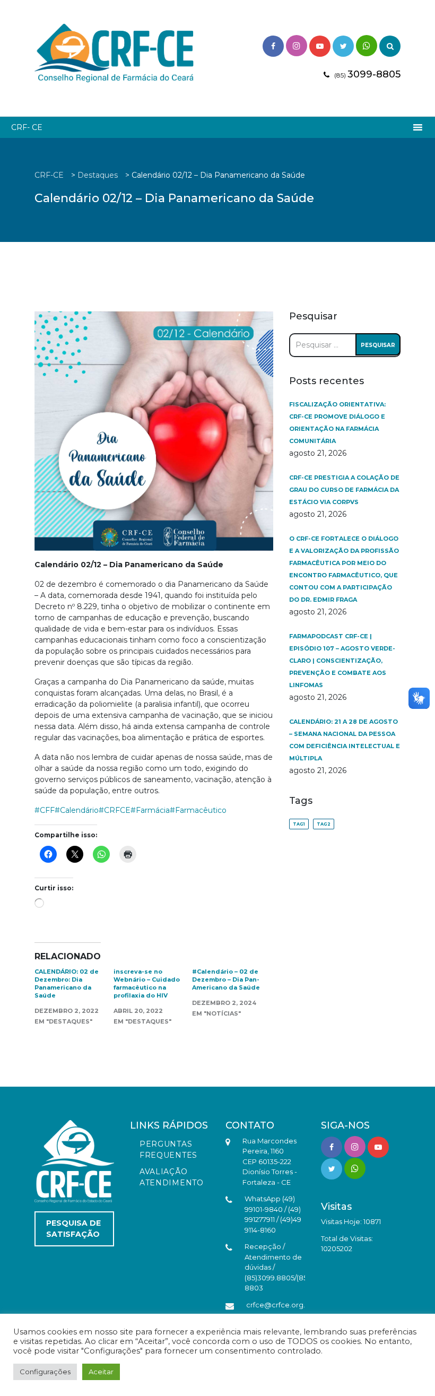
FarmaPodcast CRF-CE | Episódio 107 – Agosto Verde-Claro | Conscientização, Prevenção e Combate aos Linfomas (342, 660)
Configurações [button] (45, 1371)
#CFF (44, 810)
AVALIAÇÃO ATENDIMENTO (172, 1177)
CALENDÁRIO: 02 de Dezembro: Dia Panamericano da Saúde (66, 983)
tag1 (299, 824)
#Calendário (77, 810)
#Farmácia (150, 810)
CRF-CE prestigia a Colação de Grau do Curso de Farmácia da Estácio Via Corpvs (344, 490)
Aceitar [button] (101, 1371)
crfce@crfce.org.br (279, 1304)
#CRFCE (114, 810)
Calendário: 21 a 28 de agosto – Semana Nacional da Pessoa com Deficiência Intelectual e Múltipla (344, 740)
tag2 (323, 824)
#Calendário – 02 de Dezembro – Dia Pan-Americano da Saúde (226, 979)
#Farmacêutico (198, 810)
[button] (26, 127)
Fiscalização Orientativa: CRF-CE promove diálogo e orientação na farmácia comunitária (337, 423)
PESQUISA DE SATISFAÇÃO (73, 1228)
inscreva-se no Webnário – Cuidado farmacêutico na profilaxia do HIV (147, 983)
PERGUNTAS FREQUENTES (168, 1149)
